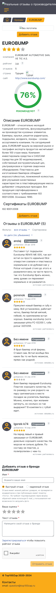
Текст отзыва (10, 518)
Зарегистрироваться (14, 540)
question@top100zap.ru (22, 585)
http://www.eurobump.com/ (30, 78)
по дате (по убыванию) (17, 235)
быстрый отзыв (14, 486)
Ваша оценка (10, 506)
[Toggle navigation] (6, 10)
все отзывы (21, 229)
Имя (5, 474)
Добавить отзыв (28, 34)
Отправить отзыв (42, 563)
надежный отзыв (39, 486)
